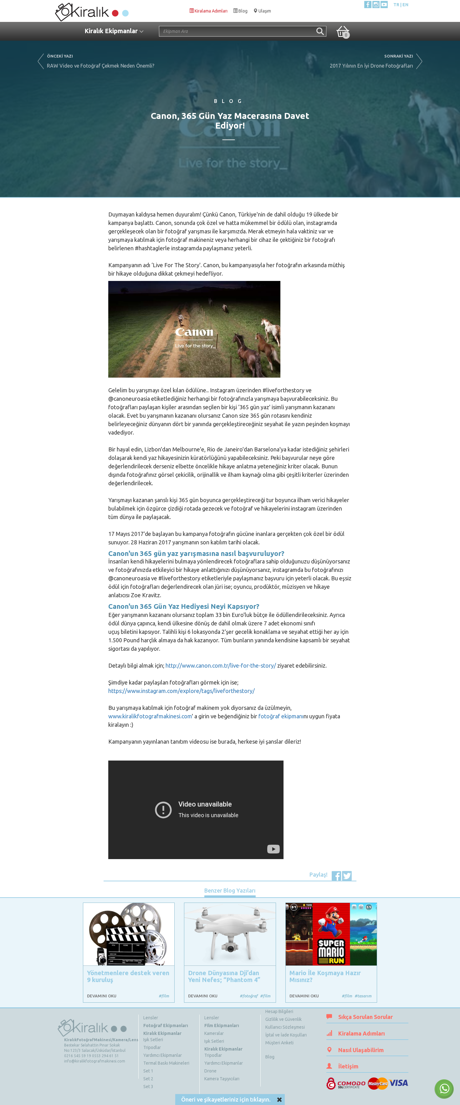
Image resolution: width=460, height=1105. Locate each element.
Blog (269, 1056)
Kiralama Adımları (361, 1033)
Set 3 (148, 1086)
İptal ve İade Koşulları (286, 1034)
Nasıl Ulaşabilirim (361, 1050)
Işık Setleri (153, 1039)
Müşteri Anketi (279, 1042)
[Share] (336, 875)
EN (405, 4)
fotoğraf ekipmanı (281, 716)
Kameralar (214, 1033)
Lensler (150, 1017)
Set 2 (148, 1078)
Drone (210, 1070)
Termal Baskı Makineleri (166, 1063)
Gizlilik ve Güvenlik (283, 1019)
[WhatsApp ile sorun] (444, 1089)
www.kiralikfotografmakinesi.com (150, 716)
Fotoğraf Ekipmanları (165, 1025)
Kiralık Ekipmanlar (162, 1033)
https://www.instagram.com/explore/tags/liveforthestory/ (181, 691)
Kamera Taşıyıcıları (221, 1078)
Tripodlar (152, 1047)
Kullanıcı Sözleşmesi (285, 1027)
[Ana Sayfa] (91, 10)
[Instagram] (376, 4)
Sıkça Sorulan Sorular (365, 1017)
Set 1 (148, 1070)
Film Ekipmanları (221, 1025)
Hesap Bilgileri (279, 1011)
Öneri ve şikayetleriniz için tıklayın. (226, 1099)
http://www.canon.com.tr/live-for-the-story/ (221, 665)
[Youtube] (384, 4)
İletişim (348, 1066)
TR (396, 4)
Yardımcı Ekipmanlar (162, 1055)
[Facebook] (367, 4)
